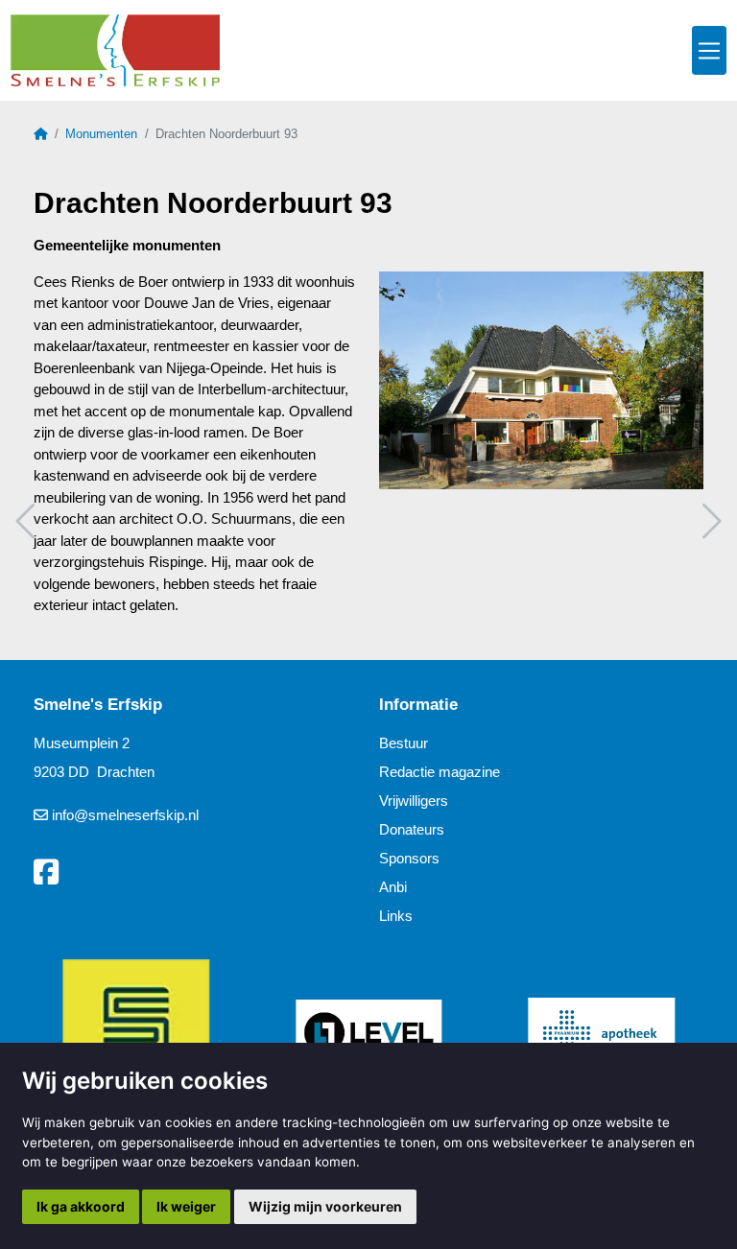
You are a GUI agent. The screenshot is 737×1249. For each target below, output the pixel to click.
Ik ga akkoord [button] (80, 1206)
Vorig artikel (27, 521)
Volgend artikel (709, 521)
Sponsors (409, 858)
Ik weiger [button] (186, 1206)
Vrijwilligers (413, 800)
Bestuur (403, 743)
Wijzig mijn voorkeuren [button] (325, 1206)
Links (396, 915)
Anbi (393, 887)
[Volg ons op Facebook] (46, 873)
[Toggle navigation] (709, 50)
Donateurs (411, 829)
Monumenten (101, 134)
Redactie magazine (439, 772)
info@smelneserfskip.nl (125, 815)
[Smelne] (115, 51)
